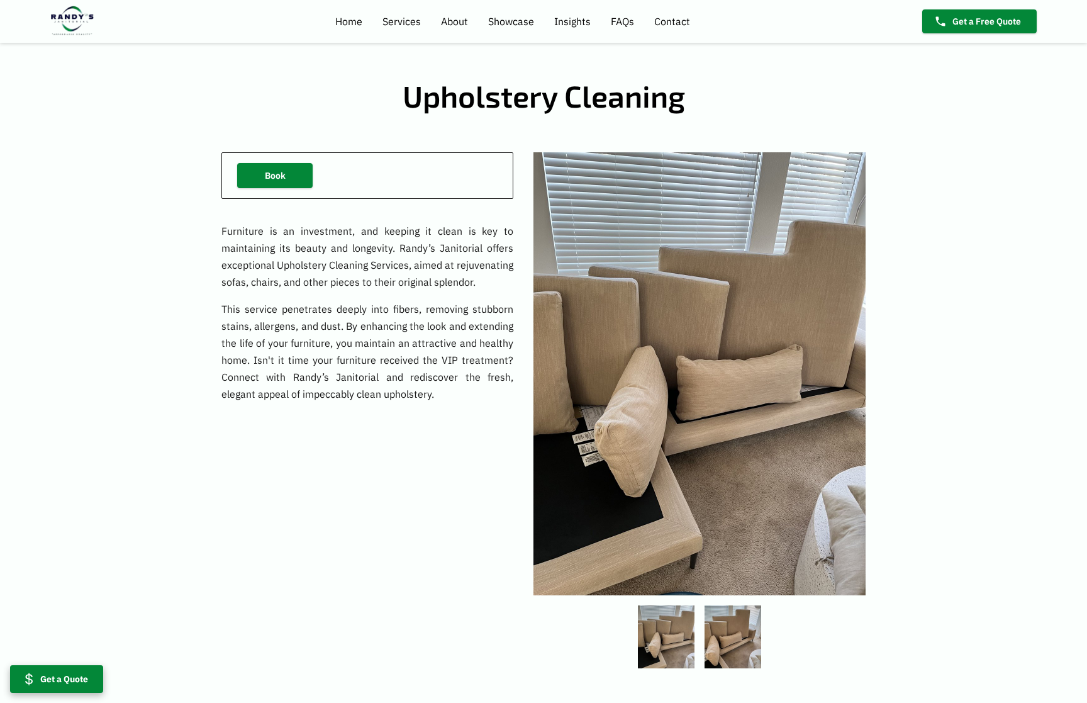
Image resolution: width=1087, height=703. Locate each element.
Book (275, 175)
